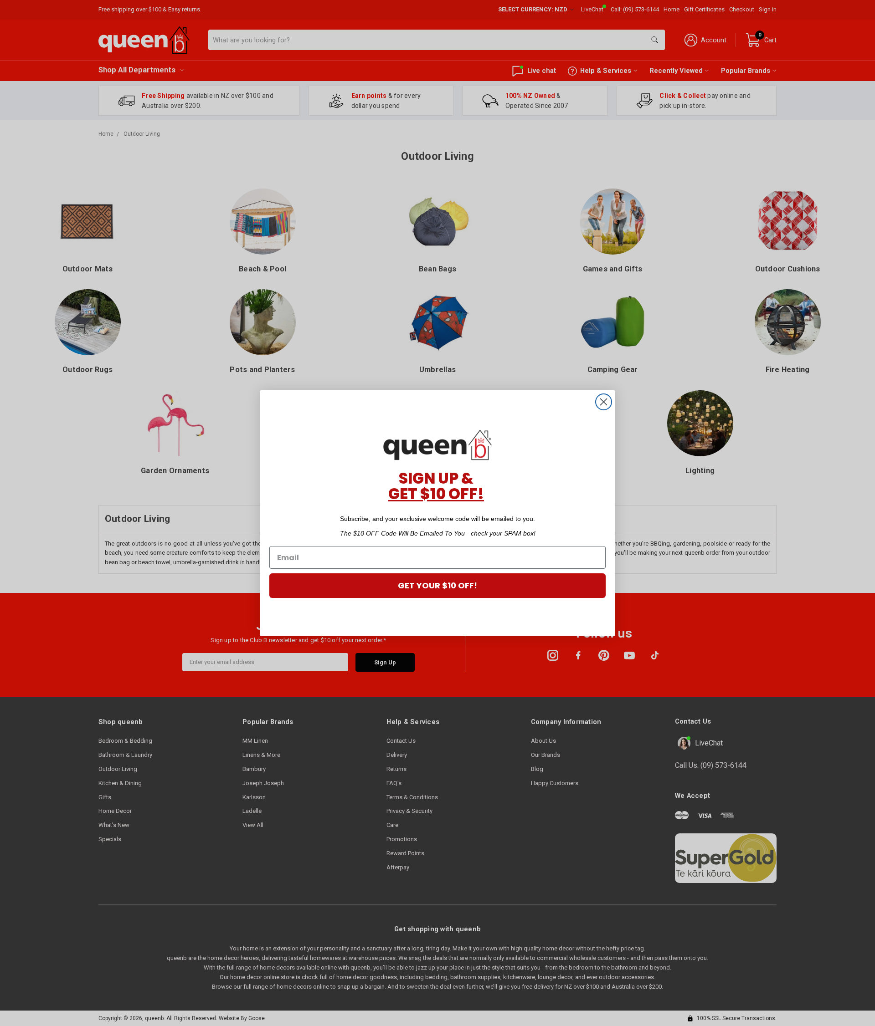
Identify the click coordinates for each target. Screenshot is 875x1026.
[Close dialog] (604, 402)
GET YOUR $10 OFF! (437, 585)
